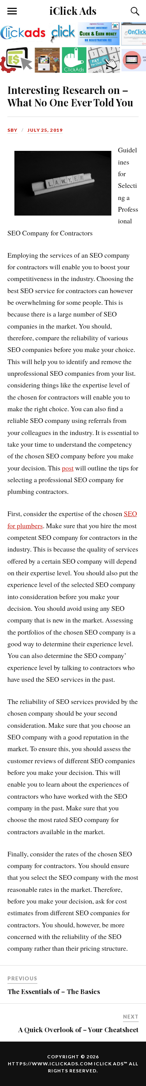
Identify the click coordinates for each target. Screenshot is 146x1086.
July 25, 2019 (45, 130)
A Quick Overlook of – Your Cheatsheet (78, 1029)
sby (12, 130)
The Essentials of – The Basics (53, 991)
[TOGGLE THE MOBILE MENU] (12, 11)
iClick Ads (73, 10)
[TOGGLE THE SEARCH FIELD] (134, 11)
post (68, 467)
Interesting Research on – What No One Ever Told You (70, 96)
